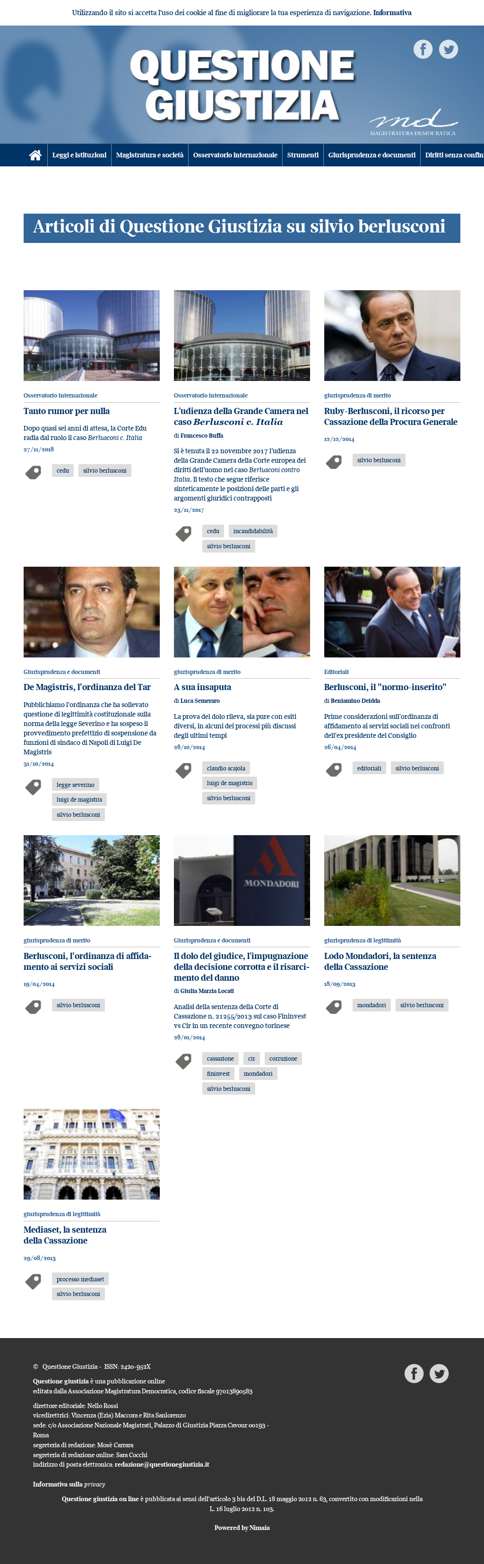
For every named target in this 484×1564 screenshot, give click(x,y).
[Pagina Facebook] (423, 48)
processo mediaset (80, 1279)
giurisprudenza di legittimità (362, 940)
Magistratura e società (149, 154)
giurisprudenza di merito (357, 395)
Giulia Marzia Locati (207, 990)
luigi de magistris (79, 799)
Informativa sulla (69, 1484)
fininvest (218, 1073)
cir (251, 1058)
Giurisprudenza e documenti (371, 154)
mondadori (258, 1073)
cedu (63, 470)
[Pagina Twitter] (448, 48)
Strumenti (303, 154)
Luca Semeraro (200, 700)
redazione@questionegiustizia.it (162, 1464)
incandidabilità (253, 531)
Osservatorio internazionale (235, 154)
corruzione (283, 1058)
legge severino (76, 784)
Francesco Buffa (202, 435)
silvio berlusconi (105, 470)
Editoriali (336, 671)
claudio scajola (226, 768)
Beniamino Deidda (355, 700)
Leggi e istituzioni (79, 154)
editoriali (369, 768)
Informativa (392, 12)
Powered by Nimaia (242, 1527)
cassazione (220, 1058)
